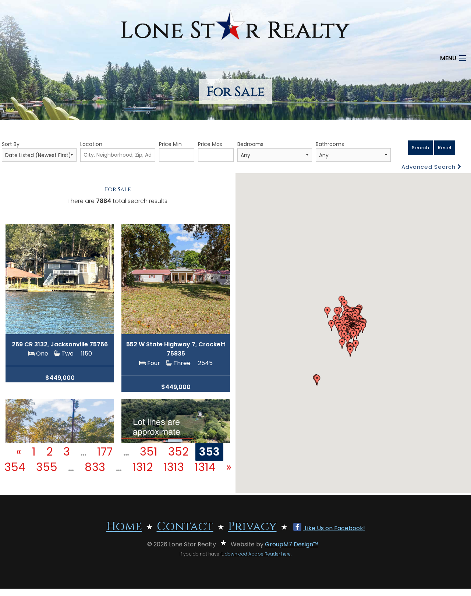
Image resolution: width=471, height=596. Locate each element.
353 (209, 452)
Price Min (170, 144)
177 (105, 452)
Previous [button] (19, 275)
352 (178, 452)
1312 (142, 467)
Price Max (210, 144)
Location (91, 144)
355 (46, 467)
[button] (347, 339)
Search (420, 147)
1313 (173, 467)
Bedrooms (250, 144)
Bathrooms (330, 144)
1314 (205, 467)
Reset (444, 147)
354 (14, 467)
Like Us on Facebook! (334, 528)
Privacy (252, 527)
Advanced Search (429, 167)
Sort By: (11, 144)
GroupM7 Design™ (291, 544)
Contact (185, 527)
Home (124, 527)
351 (148, 452)
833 (95, 467)
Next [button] (100, 275)
